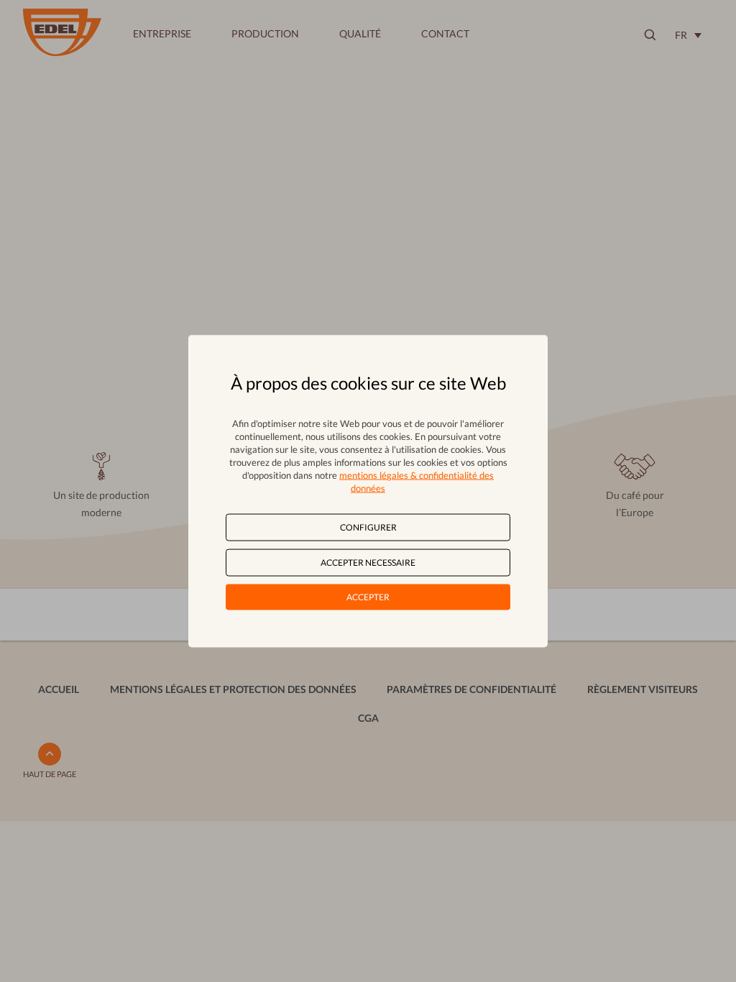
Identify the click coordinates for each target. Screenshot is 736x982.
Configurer (368, 526)
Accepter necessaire (368, 561)
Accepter (368, 597)
